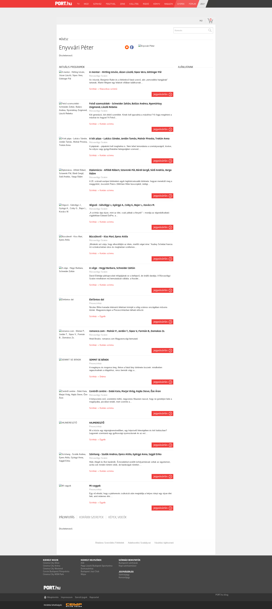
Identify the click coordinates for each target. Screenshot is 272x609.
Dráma (103, 376)
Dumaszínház (87, 568)
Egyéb (102, 316)
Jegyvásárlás (160, 94)
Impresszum (67, 597)
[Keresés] (210, 30)
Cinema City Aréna (51, 565)
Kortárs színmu (107, 124)
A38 (82, 562)
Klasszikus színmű (108, 89)
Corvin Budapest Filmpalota (56, 571)
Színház (93, 89)
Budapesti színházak (128, 562)
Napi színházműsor (127, 565)
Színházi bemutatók (129, 560)
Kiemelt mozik (50, 560)
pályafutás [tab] (66, 517)
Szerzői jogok (81, 597)
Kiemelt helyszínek (91, 560)
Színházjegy (124, 574)
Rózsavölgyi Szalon (98, 76)
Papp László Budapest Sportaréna (96, 565)
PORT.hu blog (221, 594)
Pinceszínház (95, 303)
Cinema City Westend (53, 568)
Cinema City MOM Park (53, 574)
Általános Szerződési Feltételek (109, 543)
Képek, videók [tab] (117, 517)
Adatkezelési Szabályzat (139, 543)
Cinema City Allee (51, 562)
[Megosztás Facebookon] (132, 47)
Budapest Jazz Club (90, 571)
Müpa (83, 574)
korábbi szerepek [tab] (91, 517)
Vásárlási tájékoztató (164, 543)
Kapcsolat (94, 597)
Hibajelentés (53, 597)
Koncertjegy (124, 577)
